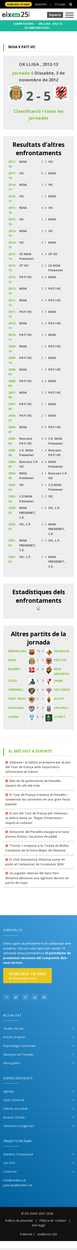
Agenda (8, 1091)
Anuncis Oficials (14, 1117)
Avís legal (38, 1225)
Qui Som (9, 1163)
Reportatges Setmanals (19, 1046)
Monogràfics (12, 1063)
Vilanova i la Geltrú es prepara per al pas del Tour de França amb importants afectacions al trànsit (37, 767)
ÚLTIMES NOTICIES (36, 28)
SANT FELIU (16, 699)
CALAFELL (61, 708)
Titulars (59, 4)
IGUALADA (16, 708)
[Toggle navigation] (69, 15)
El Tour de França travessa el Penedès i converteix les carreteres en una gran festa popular (37, 799)
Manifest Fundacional (18, 1154)
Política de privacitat (19, 1220)
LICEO (12, 681)
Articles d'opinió (14, 1037)
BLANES (14, 669)
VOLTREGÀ (62, 690)
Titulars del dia (13, 1028)
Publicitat (26, 1234)
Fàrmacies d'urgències (18, 1126)
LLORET (59, 717)
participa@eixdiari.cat (17, 1185)
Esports (55, 15)
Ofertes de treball (15, 1109)
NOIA (12, 660)
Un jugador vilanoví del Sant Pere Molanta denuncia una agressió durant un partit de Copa (37, 878)
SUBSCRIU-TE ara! (18, 4)
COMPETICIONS (23, 24)
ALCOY (59, 699)
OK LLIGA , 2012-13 (50, 24)
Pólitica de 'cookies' (53, 1220)
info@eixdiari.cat (14, 1180)
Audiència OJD (47, 1234)
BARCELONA (17, 651)
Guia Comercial (13, 1100)
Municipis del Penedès (18, 1054)
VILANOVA (61, 651)
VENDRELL (16, 690)
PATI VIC (60, 660)
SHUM (58, 681)
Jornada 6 (22, 73)
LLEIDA (13, 717)
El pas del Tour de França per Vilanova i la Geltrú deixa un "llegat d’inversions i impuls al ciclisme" (36, 818)
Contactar (10, 1171)
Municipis (41, 4)
